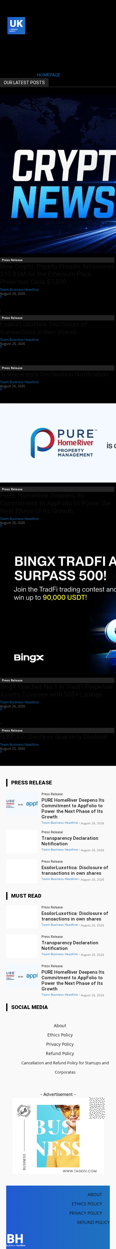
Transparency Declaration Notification (54, 374)
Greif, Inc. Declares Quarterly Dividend (53, 736)
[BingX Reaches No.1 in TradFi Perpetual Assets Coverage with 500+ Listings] (58, 607)
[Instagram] (20, 42)
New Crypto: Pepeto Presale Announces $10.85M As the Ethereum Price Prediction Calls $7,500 (57, 274)
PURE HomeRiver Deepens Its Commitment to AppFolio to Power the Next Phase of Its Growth (55, 503)
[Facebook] (11, 42)
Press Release (12, 260)
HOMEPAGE (48, 74)
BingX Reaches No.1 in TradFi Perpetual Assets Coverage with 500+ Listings (56, 690)
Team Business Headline (19, 289)
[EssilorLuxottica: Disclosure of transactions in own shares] (21, 871)
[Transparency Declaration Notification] (21, 841)
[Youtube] (20, 52)
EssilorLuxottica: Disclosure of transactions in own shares (43, 328)
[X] (11, 52)
